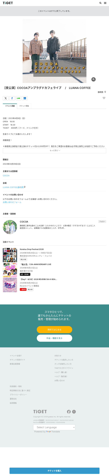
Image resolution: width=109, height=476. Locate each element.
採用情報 (13, 403)
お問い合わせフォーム (12, 202)
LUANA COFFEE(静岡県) (13, 187)
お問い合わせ (59, 381)
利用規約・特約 (16, 386)
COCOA (6, 175)
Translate (55, 431)
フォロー (102, 221)
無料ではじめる (54, 329)
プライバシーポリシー (18, 395)
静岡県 (100, 92)
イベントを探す (16, 356)
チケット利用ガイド (17, 360)
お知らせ (57, 356)
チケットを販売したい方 (63, 360)
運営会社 (13, 399)
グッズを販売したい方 (63, 364)
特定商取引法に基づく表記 (20, 391)
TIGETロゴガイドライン (63, 368)
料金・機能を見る (54, 338)
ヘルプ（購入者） (61, 372)
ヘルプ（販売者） (61, 376)
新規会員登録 (15, 364)
